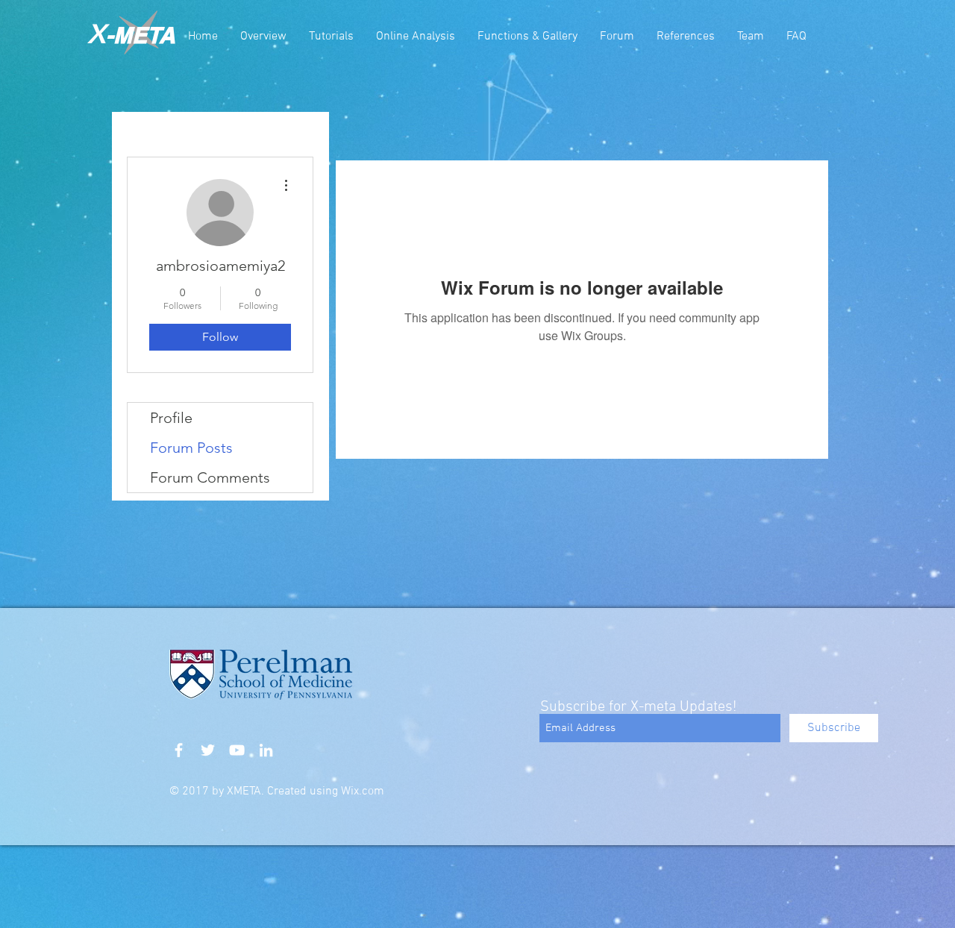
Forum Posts (191, 448)
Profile (171, 418)
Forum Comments (210, 477)
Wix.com (362, 791)
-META (140, 35)
